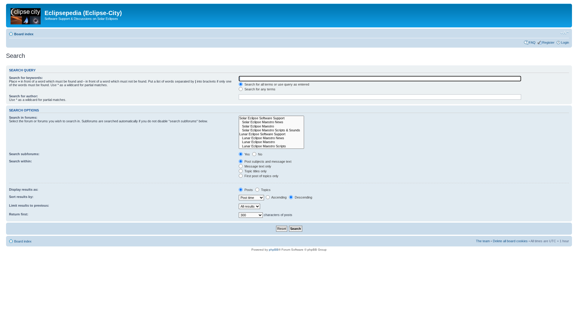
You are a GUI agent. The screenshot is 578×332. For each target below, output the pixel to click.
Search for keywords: (26, 78)
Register (548, 42)
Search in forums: (23, 117)
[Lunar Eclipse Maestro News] (271, 138)
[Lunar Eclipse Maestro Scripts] (271, 146)
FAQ (532, 42)
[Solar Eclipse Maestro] (271, 126)
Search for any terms (259, 89)
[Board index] (26, 15)
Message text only (257, 166)
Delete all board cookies (510, 241)
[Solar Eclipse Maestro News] (271, 122)
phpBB (273, 249)
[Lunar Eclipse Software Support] (271, 134)
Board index (23, 34)
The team (483, 241)
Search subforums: (24, 154)
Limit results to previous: (29, 205)
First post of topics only (261, 176)
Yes (247, 154)
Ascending (279, 197)
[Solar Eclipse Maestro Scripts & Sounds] (271, 130)
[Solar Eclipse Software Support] (271, 118)
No (259, 154)
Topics (265, 190)
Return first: (18, 214)
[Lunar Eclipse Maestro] (271, 142)
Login (565, 42)
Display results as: (23, 189)
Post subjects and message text (267, 161)
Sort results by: (21, 197)
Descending (303, 197)
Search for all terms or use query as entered (276, 84)
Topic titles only (255, 171)
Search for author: (23, 96)
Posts (248, 190)
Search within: (20, 161)
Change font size (564, 33)
